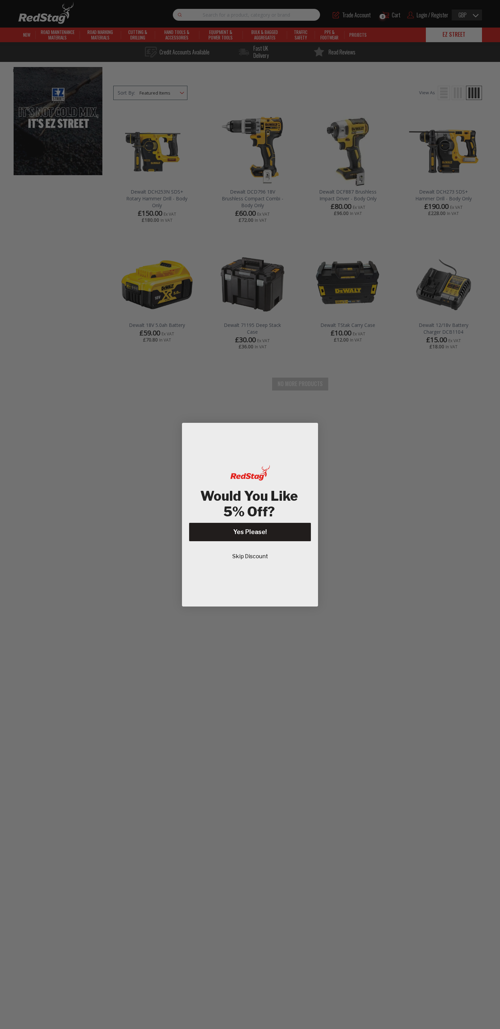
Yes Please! (250, 531)
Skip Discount (250, 556)
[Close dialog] (309, 431)
